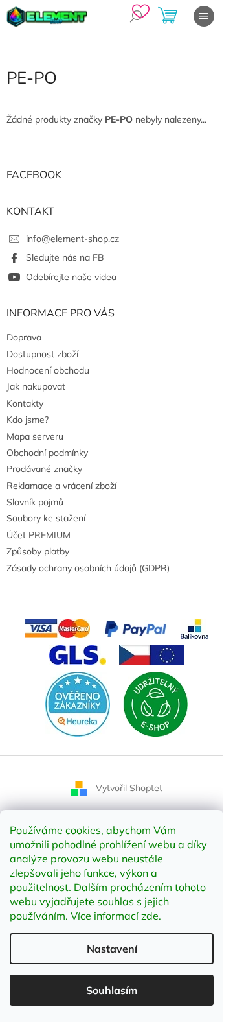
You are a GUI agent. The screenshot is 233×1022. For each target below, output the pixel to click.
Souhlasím (111, 990)
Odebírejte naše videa (71, 277)
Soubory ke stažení (45, 518)
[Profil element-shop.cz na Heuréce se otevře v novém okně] (77, 703)
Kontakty (24, 403)
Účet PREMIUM (38, 535)
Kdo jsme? (27, 419)
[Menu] (204, 16)
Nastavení (112, 948)
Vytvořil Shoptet (129, 787)
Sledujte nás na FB (65, 257)
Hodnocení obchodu (47, 370)
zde (150, 915)
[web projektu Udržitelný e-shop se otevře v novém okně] (155, 703)
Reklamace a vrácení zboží (61, 486)
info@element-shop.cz (72, 238)
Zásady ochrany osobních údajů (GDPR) (88, 568)
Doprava (23, 337)
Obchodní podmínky (47, 452)
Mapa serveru (34, 436)
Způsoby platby (37, 551)
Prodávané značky (44, 469)
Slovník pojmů (34, 502)
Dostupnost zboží (42, 354)
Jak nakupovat (35, 386)
